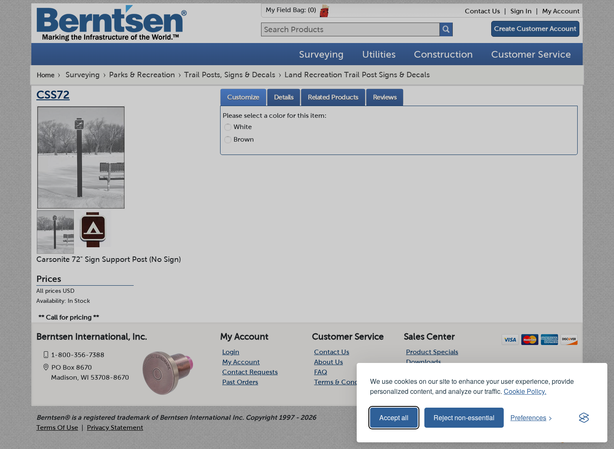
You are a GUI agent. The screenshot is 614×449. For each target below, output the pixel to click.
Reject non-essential (464, 417)
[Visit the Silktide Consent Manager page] (584, 418)
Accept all (393, 417)
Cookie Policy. (525, 391)
